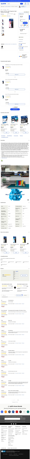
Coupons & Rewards (8, 6)
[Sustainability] (2, 161)
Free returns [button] (21, 39)
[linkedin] (13, 424)
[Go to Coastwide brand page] (6, 412)
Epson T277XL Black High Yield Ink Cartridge (11, 79)
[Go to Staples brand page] (17, 412)
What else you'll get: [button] (23, 33)
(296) (14, 272)
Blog (23, 429)
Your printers (17, 431)
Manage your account (4, 430)
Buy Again (16, 6)
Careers (23, 432)
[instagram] (11, 424)
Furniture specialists (11, 440)
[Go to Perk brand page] (13, 412)
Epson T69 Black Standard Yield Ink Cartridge (14, 124)
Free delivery (21, 37)
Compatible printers (4, 137)
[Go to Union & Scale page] (24, 412)
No (19, 303)
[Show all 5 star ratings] (17, 271)
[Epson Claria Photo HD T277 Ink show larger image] (15, 171)
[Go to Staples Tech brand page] (20, 412)
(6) (13, 277)
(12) (13, 279)
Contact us (2, 441)
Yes (16, 303)
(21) (13, 275)
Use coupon (23, 418)
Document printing (10, 437)
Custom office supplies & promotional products (11, 435)
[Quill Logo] (3, 3)
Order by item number (18, 432)
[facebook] (15, 424)
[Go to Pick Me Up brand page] (9, 412)
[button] (29, 0)
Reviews (21, 135)
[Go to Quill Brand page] (2, 412)
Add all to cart (15, 109)
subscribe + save (10, 432)
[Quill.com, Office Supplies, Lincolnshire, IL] (3, 452)
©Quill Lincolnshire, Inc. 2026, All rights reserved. (11, 451)
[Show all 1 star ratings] (17, 278)
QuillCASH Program (10, 431)
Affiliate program (10, 445)
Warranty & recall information (3, 437)
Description (3, 135)
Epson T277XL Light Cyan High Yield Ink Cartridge (11, 94)
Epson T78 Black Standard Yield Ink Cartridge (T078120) (24, 124)
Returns (2, 429)
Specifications (9, 135)
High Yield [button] (20, 48)
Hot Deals (12, 6)
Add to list (21, 41)
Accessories (16, 135)
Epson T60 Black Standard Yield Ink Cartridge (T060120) (5, 124)
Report (23, 303)
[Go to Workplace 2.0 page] (28, 412)
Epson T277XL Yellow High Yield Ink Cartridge (23, 244)
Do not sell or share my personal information (14, 455)
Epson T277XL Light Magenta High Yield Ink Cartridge (13, 64)
